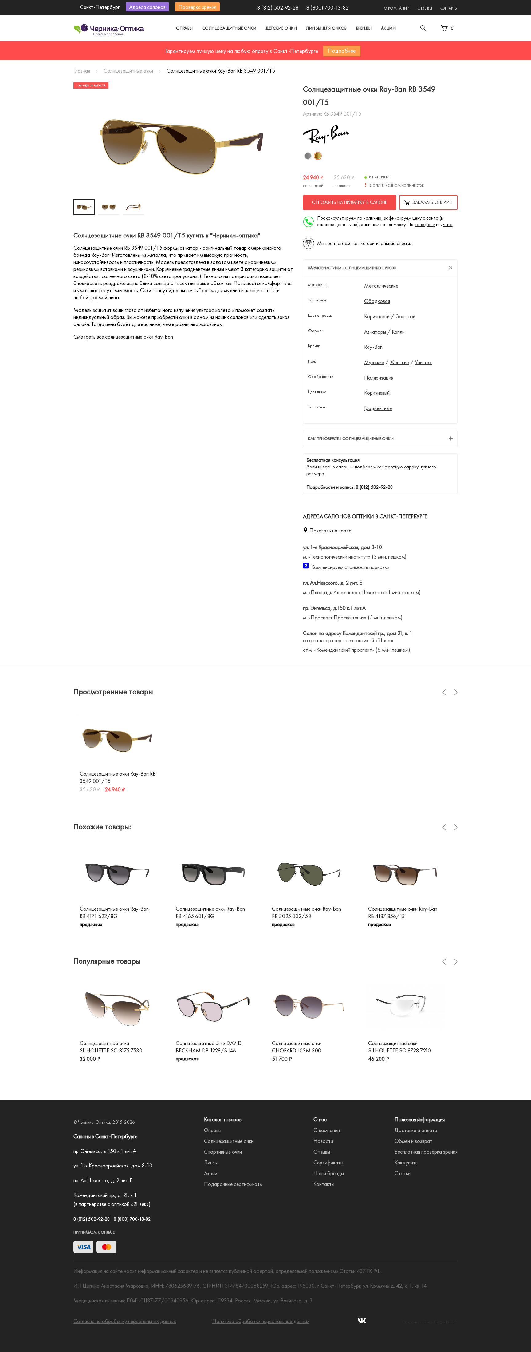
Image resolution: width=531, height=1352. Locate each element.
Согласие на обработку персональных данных (124, 1321)
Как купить (406, 1162)
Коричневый (377, 316)
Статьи (403, 1173)
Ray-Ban (373, 347)
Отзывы (424, 8)
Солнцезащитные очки (229, 28)
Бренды (364, 28)
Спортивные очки (223, 1151)
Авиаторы (375, 332)
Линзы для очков (326, 28)
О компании (397, 8)
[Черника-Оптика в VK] (362, 1323)
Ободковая (377, 301)
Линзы (211, 1162)
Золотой (405, 316)
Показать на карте (330, 530)
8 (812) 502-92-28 (277, 7)
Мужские (374, 362)
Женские (399, 362)
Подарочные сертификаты (233, 1183)
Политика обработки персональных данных (260, 1321)
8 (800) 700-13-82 (327, 7)
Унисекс (423, 362)
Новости (323, 1140)
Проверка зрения (197, 6)
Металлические (381, 286)
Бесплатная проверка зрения (426, 1151)
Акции (388, 28)
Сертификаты (328, 1162)
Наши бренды (328, 1173)
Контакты (449, 8)
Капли (398, 332)
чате (448, 224)
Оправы (184, 28)
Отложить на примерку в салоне (349, 202)
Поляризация (378, 378)
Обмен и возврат (413, 1140)
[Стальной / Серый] (308, 156)
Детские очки (281, 28)
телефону (425, 224)
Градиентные (378, 408)
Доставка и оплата (416, 1130)
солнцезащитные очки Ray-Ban (139, 336)
